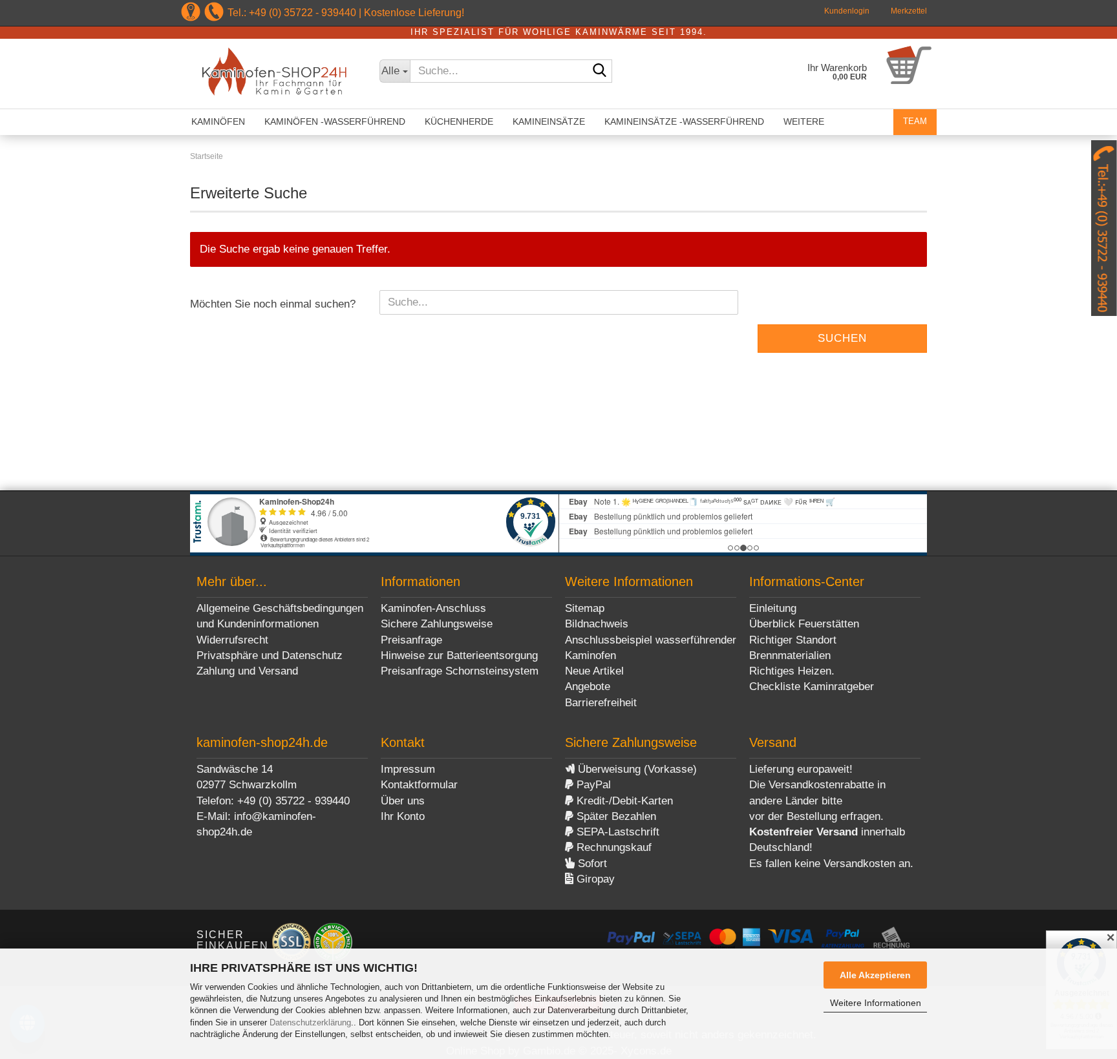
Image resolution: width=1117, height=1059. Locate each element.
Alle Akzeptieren (875, 975)
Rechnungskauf (612, 847)
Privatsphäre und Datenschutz (270, 655)
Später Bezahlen (614, 816)
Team (915, 121)
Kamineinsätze (549, 121)
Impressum (408, 769)
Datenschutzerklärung (310, 1022)
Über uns (403, 801)
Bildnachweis (596, 624)
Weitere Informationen (875, 1003)
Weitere (803, 121)
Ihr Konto (403, 816)
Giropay (594, 879)
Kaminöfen (218, 121)
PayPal (592, 785)
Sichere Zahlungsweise (437, 624)
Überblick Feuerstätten (804, 624)
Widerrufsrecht (232, 640)
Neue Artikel (594, 671)
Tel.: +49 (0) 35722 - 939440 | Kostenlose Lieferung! (346, 12)
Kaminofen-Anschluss (433, 608)
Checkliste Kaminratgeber (811, 686)
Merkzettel (908, 11)
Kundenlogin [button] (845, 11)
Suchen (842, 338)
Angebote (587, 686)
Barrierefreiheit (601, 703)
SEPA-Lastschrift (616, 832)
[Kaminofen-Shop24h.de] (275, 74)
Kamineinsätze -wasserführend (684, 121)
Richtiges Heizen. (792, 671)
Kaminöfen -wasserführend (334, 121)
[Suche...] (600, 71)
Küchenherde (459, 121)
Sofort (591, 863)
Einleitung (772, 608)
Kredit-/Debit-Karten (623, 801)
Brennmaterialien (790, 655)
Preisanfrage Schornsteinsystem (459, 671)
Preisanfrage (411, 640)
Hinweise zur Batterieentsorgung (459, 655)
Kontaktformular (419, 785)
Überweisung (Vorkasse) (636, 769)
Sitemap (584, 608)
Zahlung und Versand (247, 671)
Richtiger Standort (792, 640)
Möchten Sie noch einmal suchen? (273, 304)
